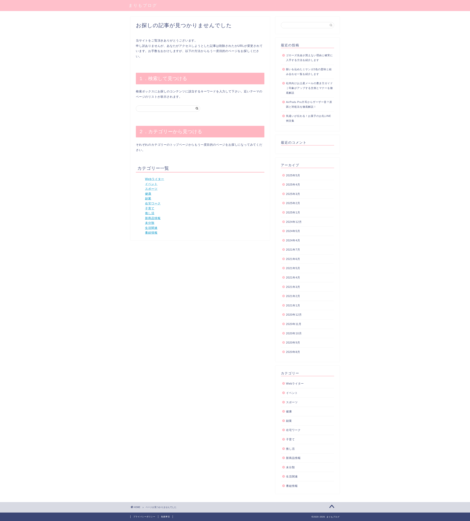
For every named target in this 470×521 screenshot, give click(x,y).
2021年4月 (293, 277)
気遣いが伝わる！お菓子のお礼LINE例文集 (308, 118)
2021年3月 (293, 286)
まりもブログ (143, 5)
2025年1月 (293, 212)
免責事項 (165, 516)
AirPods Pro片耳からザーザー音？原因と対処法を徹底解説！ (309, 104)
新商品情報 (153, 218)
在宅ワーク (153, 203)
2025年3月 (293, 193)
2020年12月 (294, 314)
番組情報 (151, 232)
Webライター (154, 179)
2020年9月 (293, 342)
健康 (148, 193)
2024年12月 (294, 221)
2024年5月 (293, 231)
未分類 (149, 222)
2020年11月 (293, 324)
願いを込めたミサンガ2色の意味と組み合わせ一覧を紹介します (309, 72)
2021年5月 (293, 268)
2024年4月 (293, 240)
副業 (148, 198)
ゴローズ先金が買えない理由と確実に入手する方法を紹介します (309, 58)
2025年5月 (293, 175)
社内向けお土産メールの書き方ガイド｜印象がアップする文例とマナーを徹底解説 (309, 88)
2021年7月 (293, 249)
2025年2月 (293, 203)
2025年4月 (293, 184)
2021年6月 (293, 258)
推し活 (149, 213)
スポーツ (151, 188)
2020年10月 (294, 333)
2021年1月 (293, 305)
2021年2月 (293, 296)
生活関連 (151, 227)
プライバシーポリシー (144, 516)
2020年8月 (293, 351)
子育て (149, 208)
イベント (151, 184)
